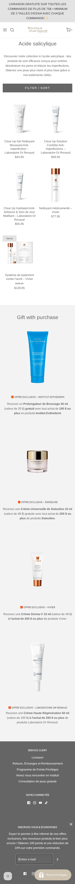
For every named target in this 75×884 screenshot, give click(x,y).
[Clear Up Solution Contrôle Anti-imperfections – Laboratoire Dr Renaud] (55, 118)
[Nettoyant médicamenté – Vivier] (55, 185)
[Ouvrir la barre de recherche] (13, 30)
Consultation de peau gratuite (38, 781)
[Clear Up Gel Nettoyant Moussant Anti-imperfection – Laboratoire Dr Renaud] (19, 118)
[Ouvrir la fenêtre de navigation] (5, 30)
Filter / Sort (37, 87)
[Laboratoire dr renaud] (37, 667)
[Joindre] (58, 859)
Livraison (38, 757)
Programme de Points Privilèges (37, 769)
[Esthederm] (37, 357)
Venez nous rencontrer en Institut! (37, 775)
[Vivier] (37, 567)
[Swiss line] (37, 462)
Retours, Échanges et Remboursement (38, 763)
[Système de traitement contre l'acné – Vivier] (19, 252)
